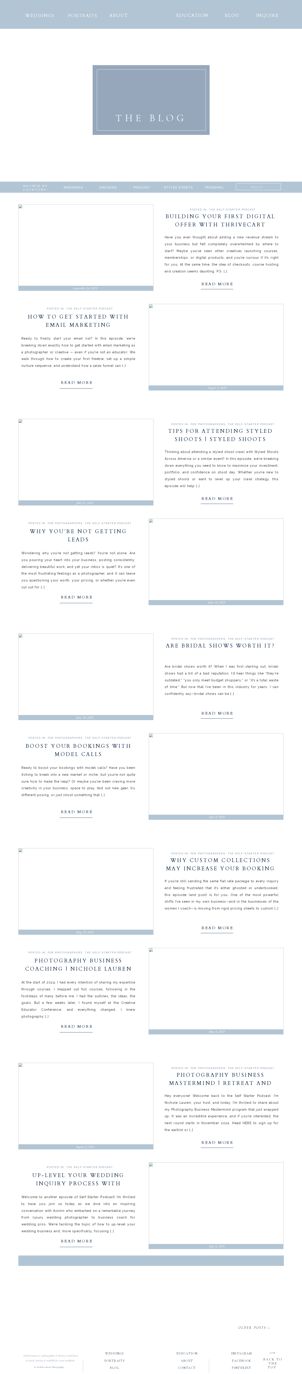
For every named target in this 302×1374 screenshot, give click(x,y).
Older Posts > (254, 1327)
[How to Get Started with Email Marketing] (216, 345)
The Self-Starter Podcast (232, 209)
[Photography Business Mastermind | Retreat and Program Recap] (85, 1104)
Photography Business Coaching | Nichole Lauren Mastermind (78, 969)
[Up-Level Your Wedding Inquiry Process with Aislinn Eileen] (216, 1203)
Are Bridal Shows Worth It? (220, 645)
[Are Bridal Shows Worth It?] (85, 674)
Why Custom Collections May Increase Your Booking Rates (220, 868)
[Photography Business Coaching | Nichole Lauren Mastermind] (216, 989)
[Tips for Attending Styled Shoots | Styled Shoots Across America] (85, 460)
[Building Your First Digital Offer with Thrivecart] (85, 245)
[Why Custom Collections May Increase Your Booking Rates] (85, 889)
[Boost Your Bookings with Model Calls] (216, 774)
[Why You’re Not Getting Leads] (216, 559)
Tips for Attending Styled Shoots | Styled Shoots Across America (220, 439)
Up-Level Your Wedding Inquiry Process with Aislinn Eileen (78, 1183)
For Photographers (208, 424)
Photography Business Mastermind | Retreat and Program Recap (220, 1083)
